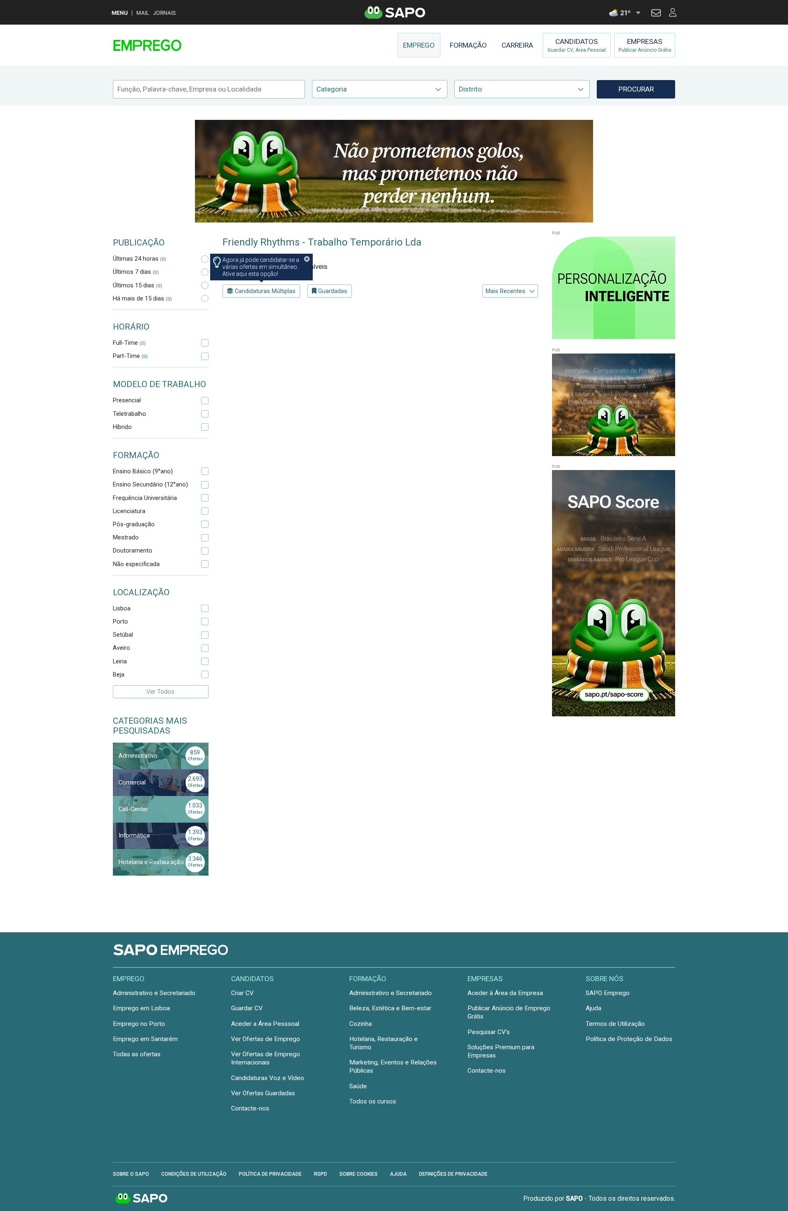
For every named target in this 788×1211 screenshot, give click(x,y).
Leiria (120, 661)
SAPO (141, 1198)
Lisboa (122, 608)
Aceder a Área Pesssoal (265, 1024)
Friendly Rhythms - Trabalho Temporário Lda (321, 242)
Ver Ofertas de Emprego (265, 1039)
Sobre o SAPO (131, 1174)
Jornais (164, 13)
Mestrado (126, 537)
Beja (118, 674)
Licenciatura (129, 511)
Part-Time (130, 356)
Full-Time (129, 342)
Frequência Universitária (145, 498)
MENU (120, 13)
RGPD (320, 1174)
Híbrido (122, 427)
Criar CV (242, 993)
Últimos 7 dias (136, 271)
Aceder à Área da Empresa (505, 993)
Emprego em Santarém (145, 1039)
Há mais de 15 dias (142, 298)
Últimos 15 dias (137, 285)
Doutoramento (132, 550)
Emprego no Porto (139, 1024)
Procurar (636, 89)
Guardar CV (247, 1008)
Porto (120, 621)
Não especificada (136, 564)
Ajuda (593, 1008)
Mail (142, 13)
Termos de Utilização (615, 1024)
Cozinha (360, 1024)
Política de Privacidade (270, 1174)
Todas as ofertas (136, 1054)
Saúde (358, 1086)
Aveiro (121, 647)
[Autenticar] (656, 14)
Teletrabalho (129, 413)
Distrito (470, 89)
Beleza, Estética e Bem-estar (390, 1008)
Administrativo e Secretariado (154, 993)
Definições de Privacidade (453, 1174)
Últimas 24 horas (139, 258)
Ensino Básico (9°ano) (143, 471)
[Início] (171, 45)
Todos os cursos (372, 1101)
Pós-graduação (134, 524)
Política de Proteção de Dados (629, 1039)
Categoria (331, 89)
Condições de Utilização (194, 1174)
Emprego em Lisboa (141, 1008)
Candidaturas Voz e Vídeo (267, 1078)
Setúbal (123, 634)
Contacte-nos (250, 1108)
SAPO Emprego (608, 993)
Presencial (127, 400)
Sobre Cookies (358, 1174)
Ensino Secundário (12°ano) (150, 484)
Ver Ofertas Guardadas (263, 1093)
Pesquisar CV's (488, 1032)
